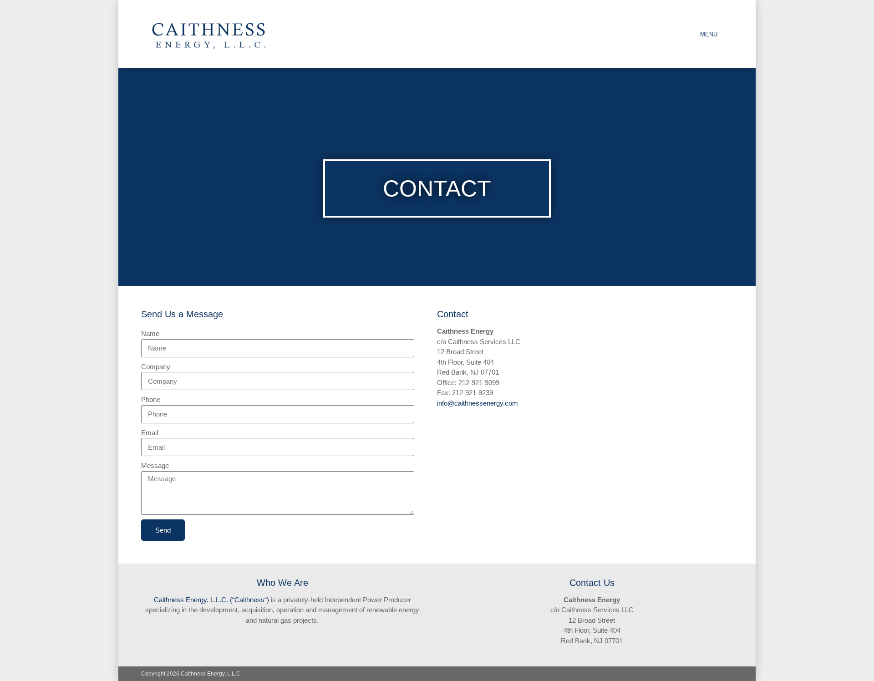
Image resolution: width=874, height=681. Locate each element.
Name (150, 333)
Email (149, 433)
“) (266, 600)
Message (155, 465)
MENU (708, 34)
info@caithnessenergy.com (477, 403)
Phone (150, 399)
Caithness (169, 600)
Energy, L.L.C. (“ (209, 600)
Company (155, 367)
